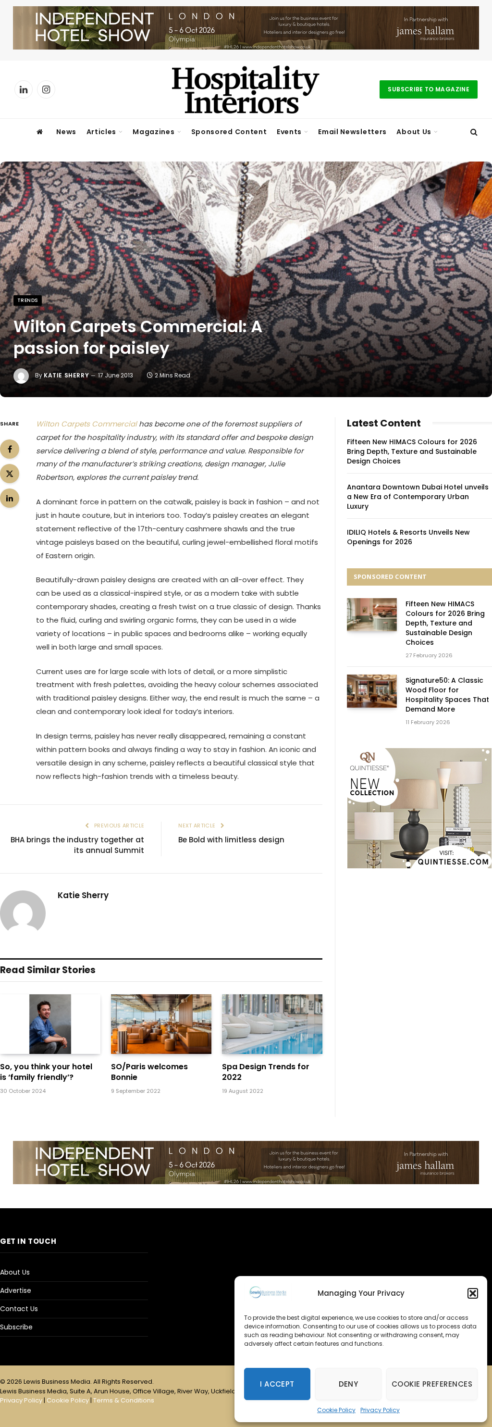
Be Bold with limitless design (231, 840)
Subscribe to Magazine (428, 89)
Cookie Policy (336, 1410)
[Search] (473, 132)
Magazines (153, 132)
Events (289, 132)
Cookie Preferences (432, 1384)
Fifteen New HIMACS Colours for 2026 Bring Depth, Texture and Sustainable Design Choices (412, 451)
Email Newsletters (352, 132)
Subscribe (16, 1327)
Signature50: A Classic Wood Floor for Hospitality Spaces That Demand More (447, 695)
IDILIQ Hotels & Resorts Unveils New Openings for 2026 (408, 537)
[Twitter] (9, 473)
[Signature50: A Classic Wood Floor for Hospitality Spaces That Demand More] (372, 691)
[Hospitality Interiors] (246, 89)
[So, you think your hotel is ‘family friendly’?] (50, 1024)
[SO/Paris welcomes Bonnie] (161, 1024)
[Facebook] (9, 449)
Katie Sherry (66, 375)
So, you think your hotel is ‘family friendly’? (46, 1072)
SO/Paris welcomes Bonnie (149, 1072)
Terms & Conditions (123, 1400)
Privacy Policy (380, 1410)
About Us (413, 132)
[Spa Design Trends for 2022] (272, 1024)
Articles (101, 132)
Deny (348, 1384)
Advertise (15, 1290)
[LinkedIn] (9, 498)
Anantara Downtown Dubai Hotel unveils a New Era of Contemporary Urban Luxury (418, 496)
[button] (473, 1293)
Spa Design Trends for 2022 (265, 1072)
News (66, 132)
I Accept (277, 1384)
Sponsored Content (229, 132)
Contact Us (19, 1309)
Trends (27, 300)
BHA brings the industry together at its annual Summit (77, 845)
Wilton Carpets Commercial (86, 424)
